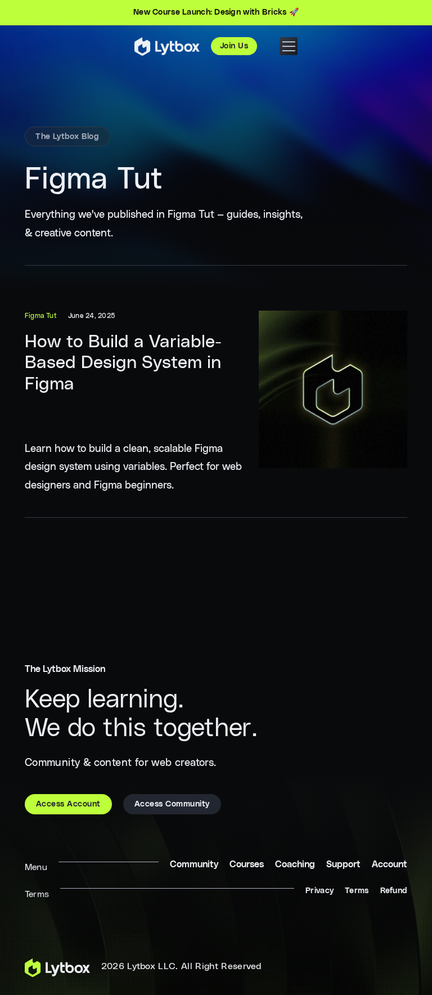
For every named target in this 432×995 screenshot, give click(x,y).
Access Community (172, 804)
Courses (247, 864)
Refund (394, 891)
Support (343, 864)
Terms (356, 891)
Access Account (68, 804)
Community (194, 864)
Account (389, 864)
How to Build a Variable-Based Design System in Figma (123, 363)
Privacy (319, 891)
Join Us (234, 46)
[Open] (289, 46)
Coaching (295, 864)
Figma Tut (41, 315)
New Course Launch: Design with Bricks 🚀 (216, 12)
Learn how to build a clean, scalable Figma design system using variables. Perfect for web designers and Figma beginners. (133, 466)
